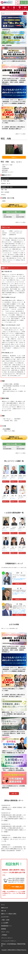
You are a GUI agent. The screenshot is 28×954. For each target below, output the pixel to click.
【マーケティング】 (6, 498)
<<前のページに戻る (20, 134)
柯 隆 (20, 588)
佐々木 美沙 (22, 495)
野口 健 (14, 495)
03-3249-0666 (8, 217)
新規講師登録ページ (6, 926)
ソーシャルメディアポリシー (8, 941)
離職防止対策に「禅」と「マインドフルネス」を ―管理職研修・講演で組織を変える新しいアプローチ (13, 714)
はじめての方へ (5, 916)
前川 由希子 (22, 547)
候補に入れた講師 (18, 2)
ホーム (3, 904)
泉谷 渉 (14, 547)
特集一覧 (14, 9)
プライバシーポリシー (7, 938)
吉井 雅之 (6, 527)
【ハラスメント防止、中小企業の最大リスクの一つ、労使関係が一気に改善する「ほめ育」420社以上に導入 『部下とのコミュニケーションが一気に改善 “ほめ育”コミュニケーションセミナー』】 (19, 612)
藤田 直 (6, 495)
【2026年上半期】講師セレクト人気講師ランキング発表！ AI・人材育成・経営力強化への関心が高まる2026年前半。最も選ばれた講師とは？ (13, 124)
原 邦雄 (19, 604)
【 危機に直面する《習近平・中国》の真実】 (19, 593)
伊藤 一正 (6, 547)
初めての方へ (19, 9)
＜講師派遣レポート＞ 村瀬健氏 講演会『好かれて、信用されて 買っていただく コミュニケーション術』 (13, 839)
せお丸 (14, 527)
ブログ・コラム (5, 932)
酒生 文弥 (6, 475)
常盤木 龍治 (22, 475)
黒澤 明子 (22, 527)
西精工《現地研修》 (7, 45)
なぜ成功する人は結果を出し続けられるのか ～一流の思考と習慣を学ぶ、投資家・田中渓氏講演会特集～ (13, 733)
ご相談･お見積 (25, 9)
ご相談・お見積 (5, 920)
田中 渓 (19, 573)
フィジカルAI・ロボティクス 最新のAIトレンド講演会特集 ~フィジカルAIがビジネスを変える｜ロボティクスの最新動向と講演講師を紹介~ (14, 102)
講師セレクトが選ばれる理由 (8, 913)
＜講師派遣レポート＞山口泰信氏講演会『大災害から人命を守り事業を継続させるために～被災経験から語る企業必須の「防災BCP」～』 (13, 848)
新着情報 (3, 929)
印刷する (14, 157)
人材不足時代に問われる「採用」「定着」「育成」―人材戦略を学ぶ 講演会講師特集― (13, 769)
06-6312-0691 (20, 217)
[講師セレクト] (7, 3)
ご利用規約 (4, 935)
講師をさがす (8, 9)
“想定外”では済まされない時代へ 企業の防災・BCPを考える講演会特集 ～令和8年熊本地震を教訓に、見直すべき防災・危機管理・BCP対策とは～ (14, 81)
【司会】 (20, 530)
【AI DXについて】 (14, 530)
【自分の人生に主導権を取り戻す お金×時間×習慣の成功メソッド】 (18, 579)
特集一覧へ (15, 793)
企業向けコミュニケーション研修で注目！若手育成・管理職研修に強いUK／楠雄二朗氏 (13, 751)
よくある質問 (4, 922)
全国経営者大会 (6, 29)
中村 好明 (14, 475)
